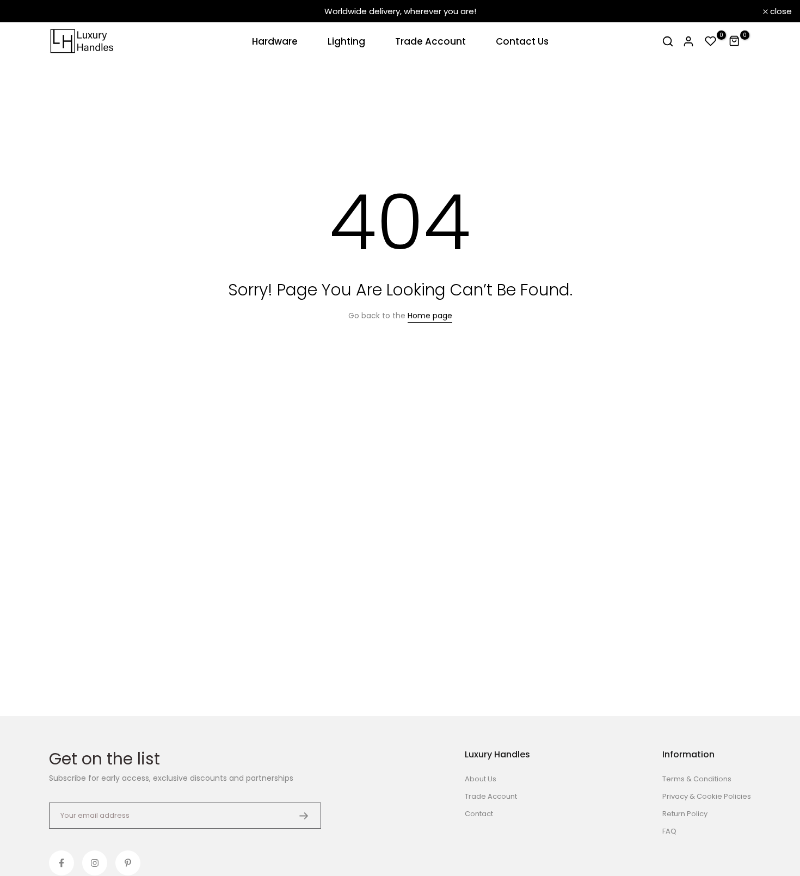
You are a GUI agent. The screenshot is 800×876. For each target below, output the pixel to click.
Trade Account (430, 41)
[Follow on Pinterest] (127, 862)
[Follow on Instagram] (94, 862)
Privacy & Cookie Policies (706, 796)
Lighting (346, 41)
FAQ (669, 831)
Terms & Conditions (696, 779)
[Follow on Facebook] (61, 862)
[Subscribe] (304, 816)
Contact (479, 814)
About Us (480, 779)
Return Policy (684, 814)
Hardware (275, 41)
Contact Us (522, 41)
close (25, 11)
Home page (430, 315)
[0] (711, 41)
